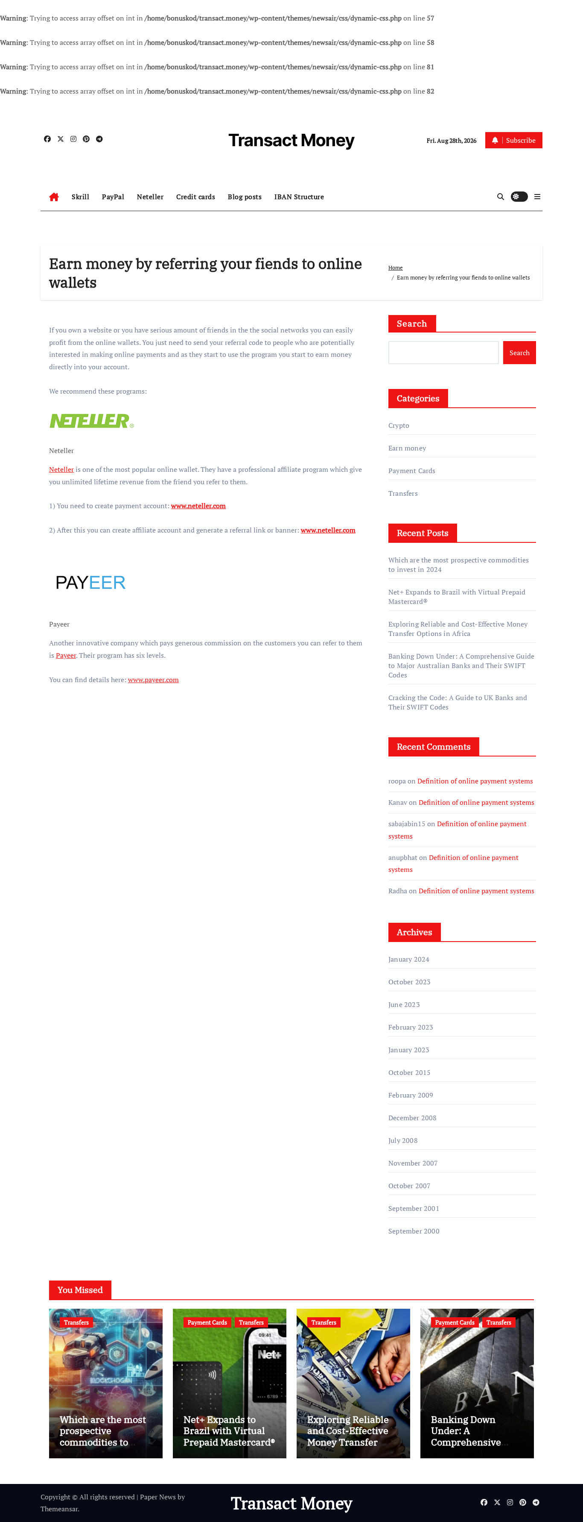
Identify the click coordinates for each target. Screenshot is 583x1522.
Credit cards (195, 196)
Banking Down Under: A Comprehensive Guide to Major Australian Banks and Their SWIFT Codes (461, 665)
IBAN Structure (299, 196)
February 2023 (411, 1027)
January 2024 (408, 959)
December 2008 (412, 1117)
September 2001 (414, 1208)
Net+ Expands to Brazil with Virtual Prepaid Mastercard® (229, 1430)
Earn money (407, 448)
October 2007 (409, 1185)
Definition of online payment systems (475, 781)
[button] (537, 197)
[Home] (54, 197)
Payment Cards (412, 470)
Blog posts (245, 196)
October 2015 (409, 1072)
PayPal (113, 196)
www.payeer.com (153, 679)
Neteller (150, 196)
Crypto (398, 425)
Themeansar (59, 1508)
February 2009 (411, 1095)
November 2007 (413, 1163)
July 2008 (403, 1140)
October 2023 (409, 981)
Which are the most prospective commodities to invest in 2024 (103, 1436)
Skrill (80, 196)
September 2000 (414, 1231)
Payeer (66, 655)
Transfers (403, 493)
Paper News (158, 1496)
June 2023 (404, 1004)
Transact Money (291, 140)
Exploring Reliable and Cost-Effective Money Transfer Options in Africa (458, 628)
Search (412, 323)
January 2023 (408, 1049)
